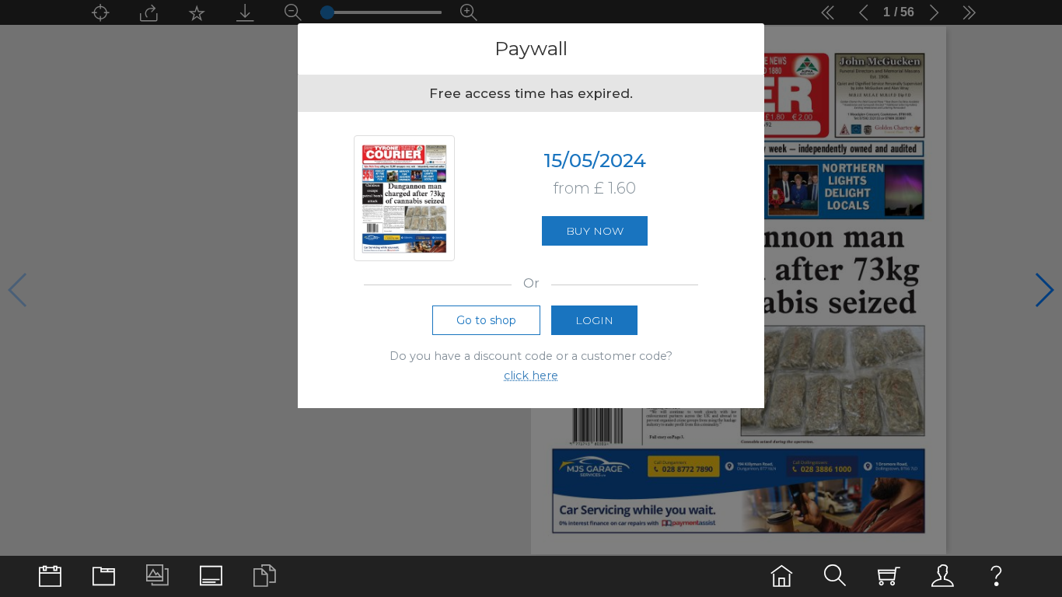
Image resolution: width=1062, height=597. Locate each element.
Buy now (595, 231)
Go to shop (486, 320)
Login (594, 320)
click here (531, 375)
